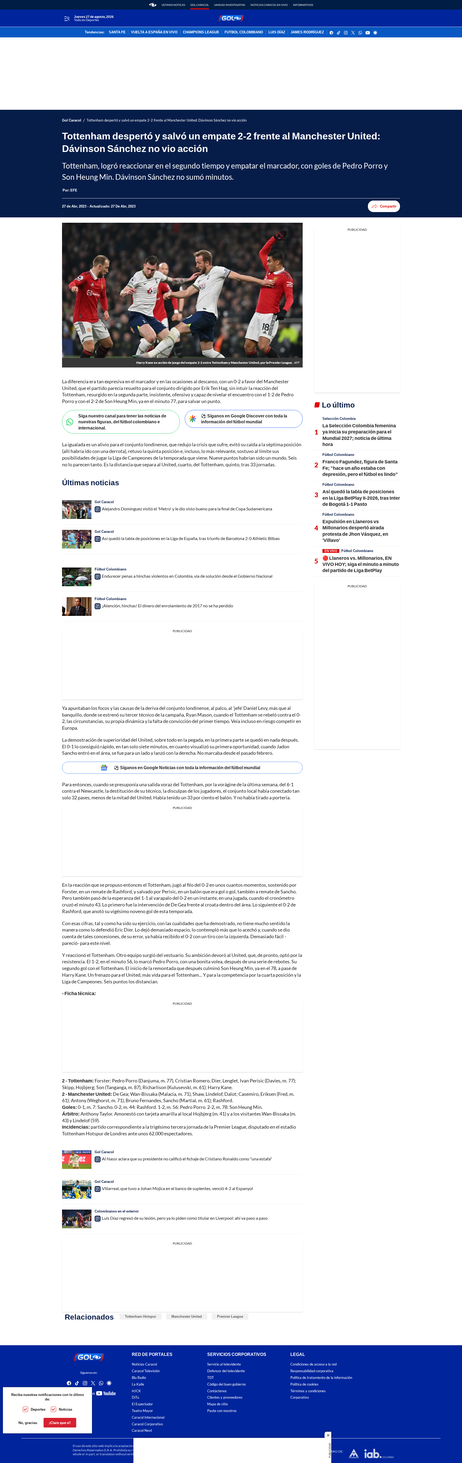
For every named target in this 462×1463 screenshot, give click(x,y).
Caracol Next (142, 1430)
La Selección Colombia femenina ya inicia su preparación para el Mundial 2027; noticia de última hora (359, 435)
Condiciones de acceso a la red (313, 1364)
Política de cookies (304, 1384)
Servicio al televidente (224, 1364)
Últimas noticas (173, 4)
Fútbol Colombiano (110, 569)
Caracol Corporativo (147, 1424)
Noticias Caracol (144, 1364)
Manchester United (186, 1316)
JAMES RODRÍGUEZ (307, 32)
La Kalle (138, 1384)
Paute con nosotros (222, 1411)
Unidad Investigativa (229, 4)
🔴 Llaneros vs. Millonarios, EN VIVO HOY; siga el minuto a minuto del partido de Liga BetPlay (360, 564)
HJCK (136, 1390)
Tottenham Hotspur (140, 1316)
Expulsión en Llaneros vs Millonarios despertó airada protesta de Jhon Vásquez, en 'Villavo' (355, 530)
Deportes (38, 1409)
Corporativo (299, 1397)
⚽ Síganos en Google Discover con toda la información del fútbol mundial (244, 418)
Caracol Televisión (146, 1371)
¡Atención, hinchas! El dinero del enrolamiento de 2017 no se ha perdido (167, 605)
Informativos (303, 4)
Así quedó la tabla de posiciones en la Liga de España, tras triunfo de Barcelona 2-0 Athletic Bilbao (191, 538)
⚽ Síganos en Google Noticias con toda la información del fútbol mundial (187, 767)
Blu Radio (139, 1377)
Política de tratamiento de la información (321, 1377)
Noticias (65, 1409)
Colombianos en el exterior (117, 1211)
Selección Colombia (339, 418)
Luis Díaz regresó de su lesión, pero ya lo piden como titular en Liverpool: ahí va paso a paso (185, 1218)
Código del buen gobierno (226, 1384)
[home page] (152, 5)
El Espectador (142, 1404)
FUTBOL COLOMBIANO (244, 32)
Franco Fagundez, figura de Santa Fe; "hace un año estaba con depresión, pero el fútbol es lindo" (360, 468)
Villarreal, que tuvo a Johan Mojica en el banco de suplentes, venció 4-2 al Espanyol (177, 1188)
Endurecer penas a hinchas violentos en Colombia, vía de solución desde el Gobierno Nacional (187, 575)
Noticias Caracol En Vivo (269, 4)
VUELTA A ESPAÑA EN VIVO (154, 32)
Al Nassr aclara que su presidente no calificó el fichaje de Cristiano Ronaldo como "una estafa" (187, 1158)
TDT (210, 1377)
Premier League (230, 1316)
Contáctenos (217, 1390)
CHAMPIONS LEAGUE (201, 32)
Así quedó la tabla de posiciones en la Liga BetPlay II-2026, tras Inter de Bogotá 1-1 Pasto (361, 497)
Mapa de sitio (217, 1404)
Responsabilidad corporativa (311, 1371)
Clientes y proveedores (224, 1397)
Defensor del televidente (226, 1371)
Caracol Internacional (148, 1417)
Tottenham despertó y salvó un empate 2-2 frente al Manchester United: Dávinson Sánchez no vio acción (167, 120)
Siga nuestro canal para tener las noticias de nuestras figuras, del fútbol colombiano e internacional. (122, 421)
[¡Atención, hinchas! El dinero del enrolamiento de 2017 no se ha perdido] (76, 606)
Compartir (388, 206)
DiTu (135, 1397)
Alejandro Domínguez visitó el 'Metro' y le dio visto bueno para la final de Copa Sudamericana (187, 508)
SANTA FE (117, 32)
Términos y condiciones (308, 1390)
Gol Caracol (199, 4)
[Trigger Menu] (66, 18)
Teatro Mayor (142, 1411)
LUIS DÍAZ (276, 32)
